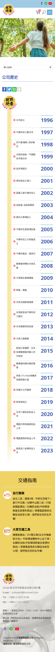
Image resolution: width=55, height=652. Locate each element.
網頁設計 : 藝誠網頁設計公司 (16, 643)
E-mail (6, 592)
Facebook (42, 3)
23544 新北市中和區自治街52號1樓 (21, 587)
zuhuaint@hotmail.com (25, 592)
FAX (4, 602)
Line (46, 3)
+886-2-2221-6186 (19, 597)
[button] (44, 12)
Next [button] (53, 37)
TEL (5, 597)
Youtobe (50, 3)
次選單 (9, 67)
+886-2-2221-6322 (19, 602)
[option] (27, 37)
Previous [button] (1, 37)
